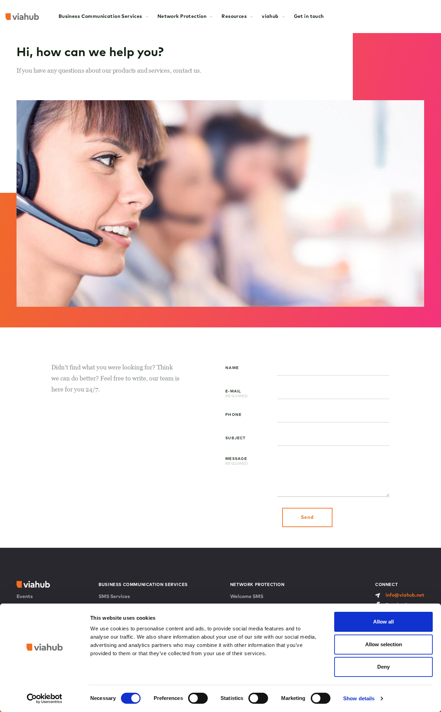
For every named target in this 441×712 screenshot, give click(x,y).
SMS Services (114, 596)
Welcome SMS (246, 596)
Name (231, 368)
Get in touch (309, 16)
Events (25, 596)
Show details (359, 698)
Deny (383, 667)
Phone (233, 415)
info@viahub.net (405, 595)
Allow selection (383, 644)
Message (236, 459)
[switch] (198, 698)
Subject (235, 438)
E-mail (236, 392)
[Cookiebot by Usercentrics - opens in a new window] (44, 698)
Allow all (383, 622)
